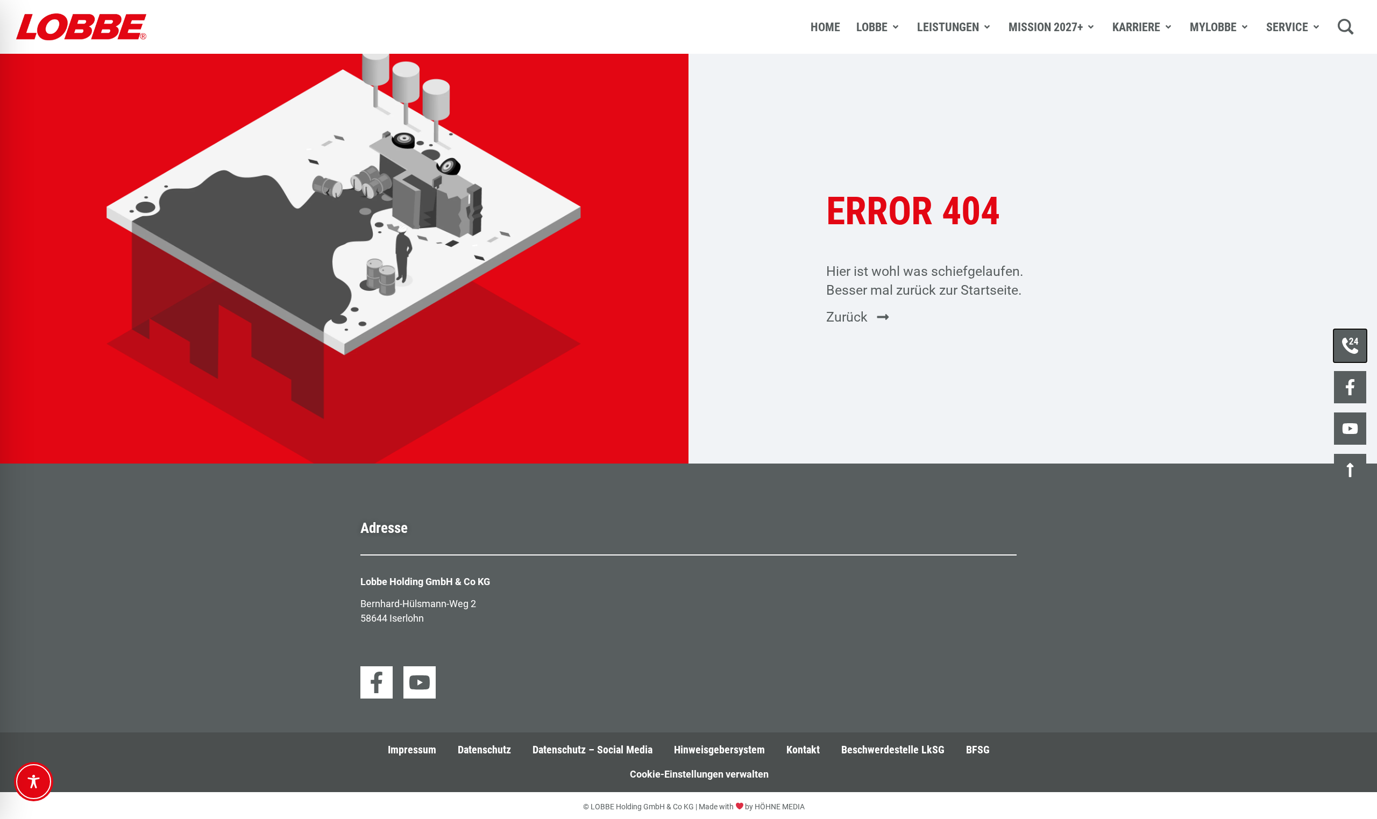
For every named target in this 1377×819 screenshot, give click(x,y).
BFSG (978, 750)
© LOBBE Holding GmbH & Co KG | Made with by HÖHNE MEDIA (694, 806)
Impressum (412, 750)
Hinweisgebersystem (719, 750)
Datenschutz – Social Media (592, 750)
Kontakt (803, 750)
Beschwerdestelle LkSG (893, 750)
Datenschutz (484, 750)
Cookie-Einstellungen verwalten (699, 774)
